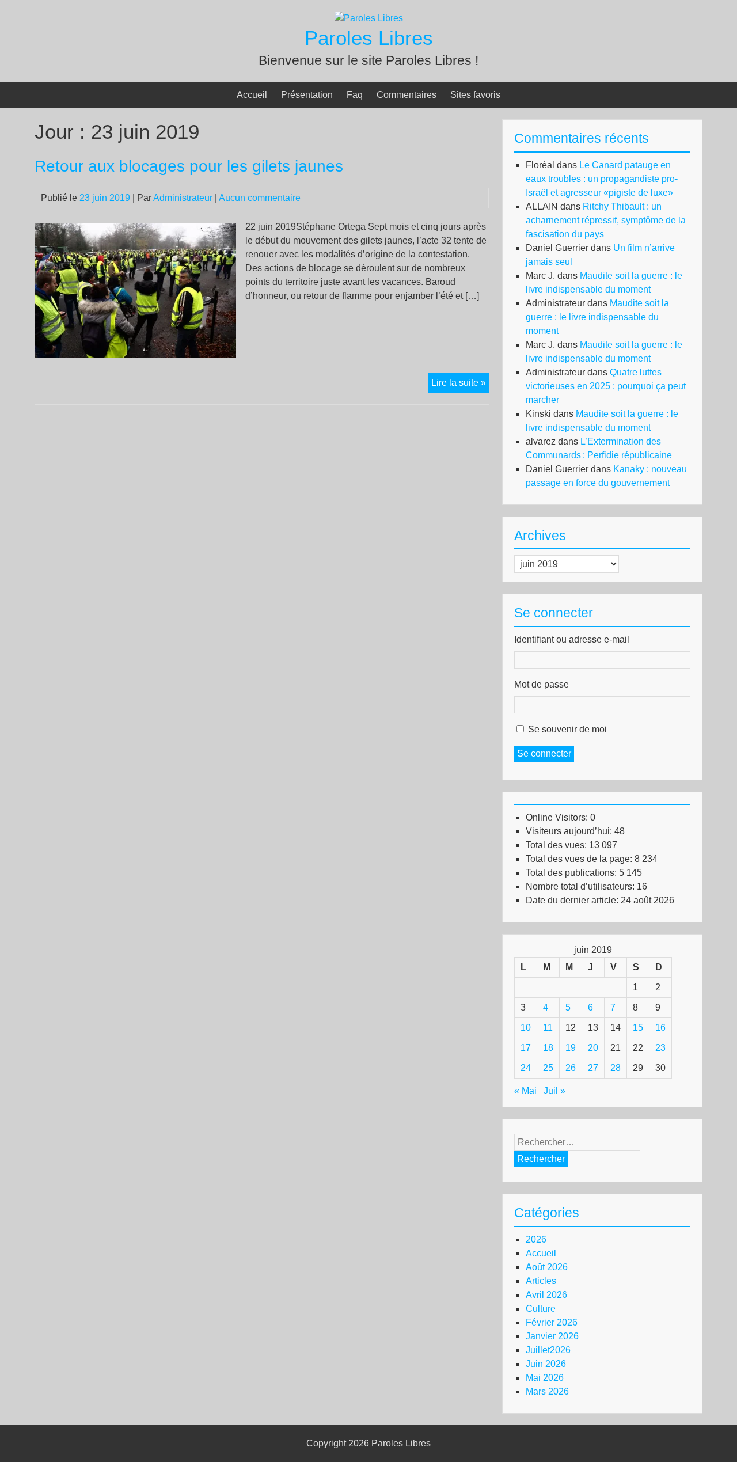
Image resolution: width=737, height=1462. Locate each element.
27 (593, 1068)
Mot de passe (541, 684)
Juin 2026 (546, 1364)
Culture (541, 1308)
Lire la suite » (460, 385)
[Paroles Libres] (369, 18)
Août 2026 (547, 1267)
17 (526, 1048)
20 (593, 1048)
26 (570, 1068)
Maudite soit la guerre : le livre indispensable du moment (597, 317)
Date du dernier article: (573, 900)
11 (548, 1027)
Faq (355, 95)
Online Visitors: (558, 817)
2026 (536, 1239)
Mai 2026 (545, 1378)
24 (526, 1068)
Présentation (307, 95)
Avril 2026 (546, 1295)
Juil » (554, 1091)
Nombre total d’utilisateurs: (581, 886)
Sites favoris (475, 95)
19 (570, 1048)
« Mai (525, 1091)
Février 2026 (552, 1322)
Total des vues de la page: (580, 859)
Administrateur (182, 198)
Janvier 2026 (552, 1336)
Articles (541, 1281)
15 (638, 1027)
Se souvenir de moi (567, 729)
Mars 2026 (547, 1391)
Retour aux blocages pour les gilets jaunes (189, 166)
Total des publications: (572, 873)
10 (526, 1027)
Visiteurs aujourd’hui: (570, 831)
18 (548, 1048)
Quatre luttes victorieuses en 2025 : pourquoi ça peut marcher (606, 386)
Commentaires (406, 95)
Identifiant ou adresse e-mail (571, 639)
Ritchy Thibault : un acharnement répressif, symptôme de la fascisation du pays (606, 220)
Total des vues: (557, 845)
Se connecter (544, 753)
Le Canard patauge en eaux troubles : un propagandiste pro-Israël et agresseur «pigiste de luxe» (602, 179)
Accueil (252, 95)
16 (660, 1027)
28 (615, 1068)
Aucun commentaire (260, 198)
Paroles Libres (369, 37)
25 (548, 1068)
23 (660, 1048)
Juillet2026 (548, 1350)
